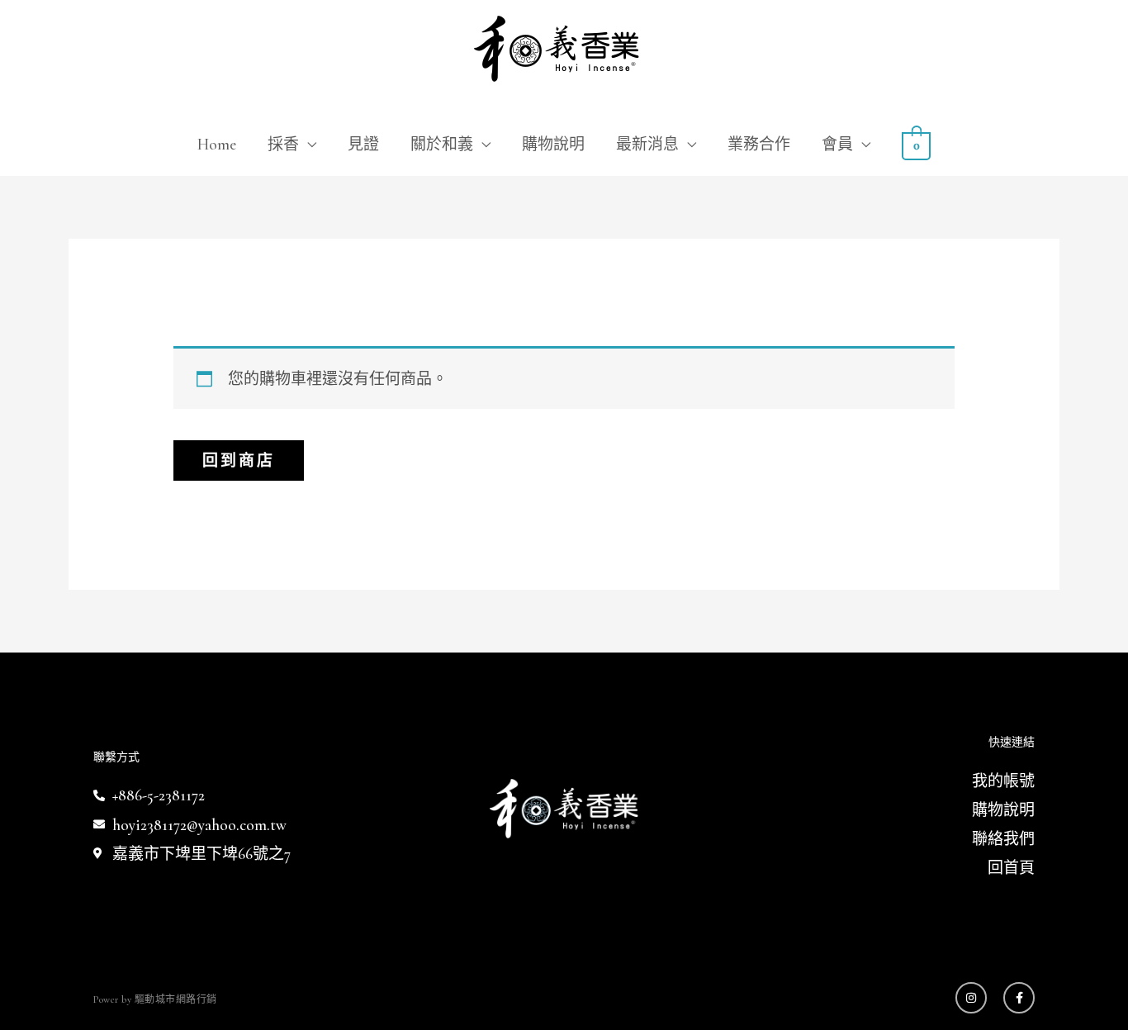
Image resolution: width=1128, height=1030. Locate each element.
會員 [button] (837, 144)
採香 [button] (283, 144)
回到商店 (238, 460)
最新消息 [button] (647, 144)
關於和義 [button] (441, 144)
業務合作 (759, 144)
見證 (363, 144)
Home (216, 144)
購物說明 (553, 144)
